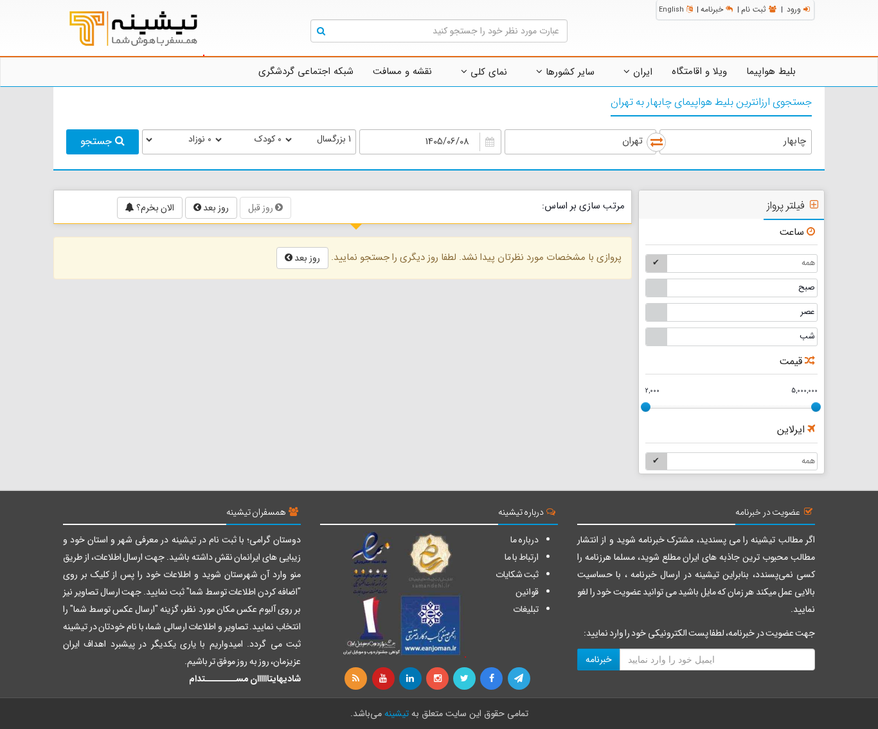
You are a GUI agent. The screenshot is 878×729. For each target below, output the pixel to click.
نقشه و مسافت (402, 71)
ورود (794, 9)
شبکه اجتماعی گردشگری (306, 71)
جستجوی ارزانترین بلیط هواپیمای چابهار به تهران (711, 102)
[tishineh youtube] (383, 679)
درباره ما (524, 540)
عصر (807, 311)
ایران (641, 72)
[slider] (645, 407)
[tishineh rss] (357, 679)
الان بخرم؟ (154, 208)
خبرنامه (712, 9)
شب (807, 336)
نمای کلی (487, 72)
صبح (806, 287)
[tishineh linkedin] (411, 679)
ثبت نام (753, 9)
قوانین (527, 592)
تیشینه (396, 713)
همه (808, 263)
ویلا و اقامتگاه (699, 71)
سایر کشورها (568, 72)
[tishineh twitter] (465, 679)
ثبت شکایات (517, 575)
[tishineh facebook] (492, 679)
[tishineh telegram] (519, 679)
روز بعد (215, 208)
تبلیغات (526, 609)
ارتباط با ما (522, 557)
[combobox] (735, 141)
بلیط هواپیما (771, 71)
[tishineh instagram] (438, 679)
